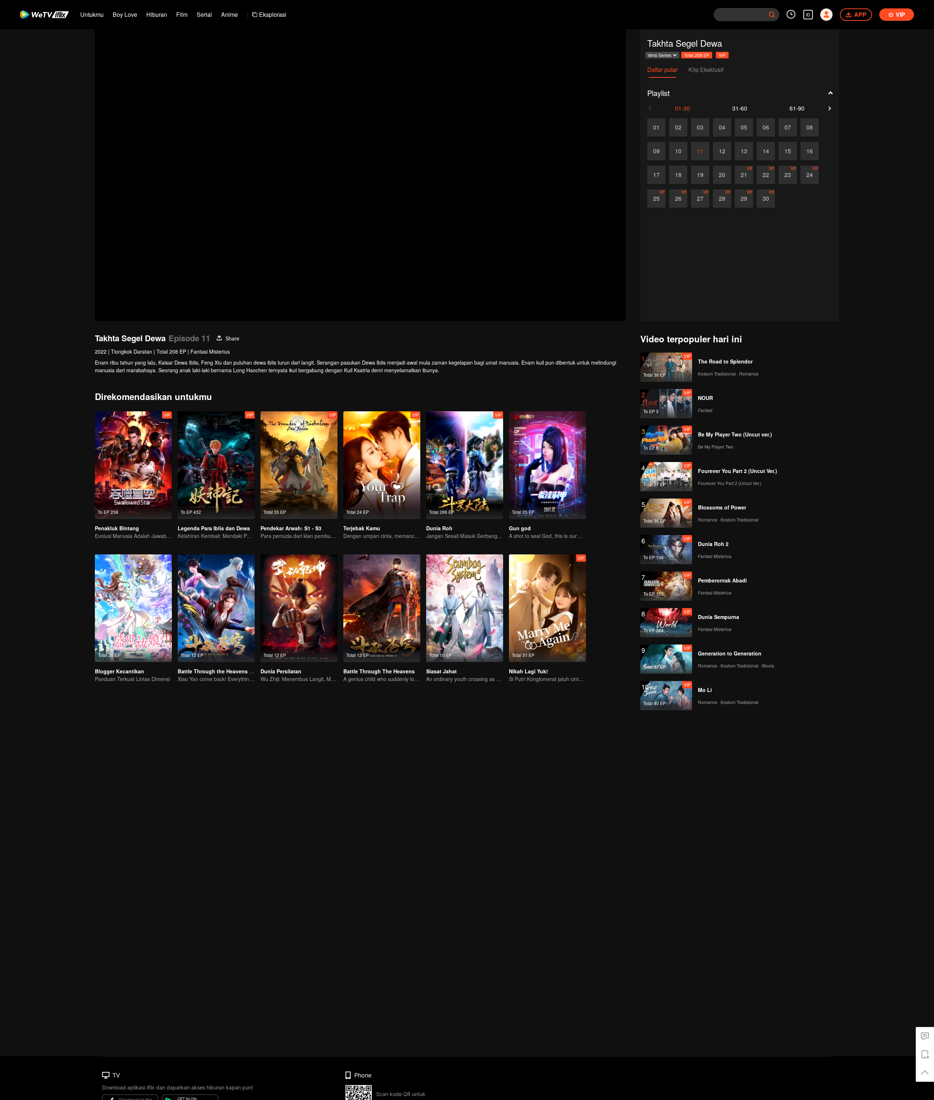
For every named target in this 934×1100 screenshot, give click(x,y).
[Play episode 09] (656, 151)
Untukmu (92, 14)
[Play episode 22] (766, 175)
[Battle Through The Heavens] (381, 608)
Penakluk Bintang (117, 528)
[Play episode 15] (788, 151)
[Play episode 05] (744, 127)
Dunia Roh (439, 528)
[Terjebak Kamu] (381, 465)
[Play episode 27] (700, 198)
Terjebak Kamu (361, 528)
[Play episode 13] (744, 151)
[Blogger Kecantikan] (133, 608)
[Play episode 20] (722, 175)
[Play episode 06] (766, 127)
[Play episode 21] (744, 175)
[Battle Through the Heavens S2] (216, 608)
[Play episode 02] (678, 127)
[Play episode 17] (656, 175)
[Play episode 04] (722, 127)
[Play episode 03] (700, 127)
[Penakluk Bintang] (133, 465)
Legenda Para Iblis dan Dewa (214, 528)
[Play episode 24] (809, 175)
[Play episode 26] (678, 198)
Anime (229, 14)
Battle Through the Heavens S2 (216, 671)
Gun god (520, 528)
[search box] (772, 14)
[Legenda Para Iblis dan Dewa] (216, 465)
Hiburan (156, 14)
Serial (204, 14)
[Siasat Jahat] (464, 608)
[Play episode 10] (678, 151)
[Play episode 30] (766, 198)
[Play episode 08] (809, 127)
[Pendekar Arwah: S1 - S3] (298, 465)
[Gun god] (547, 465)
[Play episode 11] (700, 151)
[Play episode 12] (722, 151)
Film (182, 14)
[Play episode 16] (809, 151)
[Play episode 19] (700, 175)
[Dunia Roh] (464, 465)
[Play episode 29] (744, 198)
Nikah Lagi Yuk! (528, 671)
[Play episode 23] (788, 175)
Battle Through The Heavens (379, 671)
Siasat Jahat (441, 671)
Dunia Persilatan (280, 671)
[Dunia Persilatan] (298, 608)
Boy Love (125, 14)
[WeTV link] (44, 14)
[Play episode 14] (766, 151)
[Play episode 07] (788, 127)
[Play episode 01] (656, 127)
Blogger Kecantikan (119, 671)
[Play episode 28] (722, 198)
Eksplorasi (272, 14)
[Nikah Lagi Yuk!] (547, 608)
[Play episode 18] (678, 175)
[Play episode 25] (656, 198)
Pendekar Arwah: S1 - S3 (290, 528)
